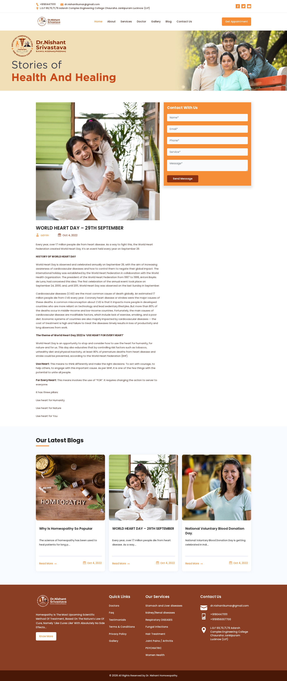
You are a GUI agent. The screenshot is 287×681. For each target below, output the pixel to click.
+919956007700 (220, 619)
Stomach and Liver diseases (163, 605)
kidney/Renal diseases (160, 612)
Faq (111, 612)
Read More (46, 563)
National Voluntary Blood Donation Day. (214, 530)
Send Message (182, 178)
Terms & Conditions (122, 627)
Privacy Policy (118, 634)
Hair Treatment (155, 634)
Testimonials (117, 620)
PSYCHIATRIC (153, 648)
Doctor (141, 21)
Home (98, 21)
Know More (46, 636)
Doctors (114, 605)
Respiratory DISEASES (158, 620)
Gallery (156, 21)
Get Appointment (236, 21)
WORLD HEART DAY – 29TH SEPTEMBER (143, 528)
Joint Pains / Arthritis (159, 641)
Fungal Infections (156, 627)
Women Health (155, 655)
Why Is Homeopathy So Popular (66, 528)
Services (126, 21)
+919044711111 (47, 4)
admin (44, 235)
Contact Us (184, 21)
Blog (169, 21)
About (111, 21)
